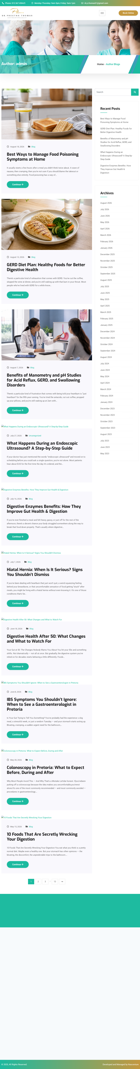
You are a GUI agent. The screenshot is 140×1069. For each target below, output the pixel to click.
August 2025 (106, 280)
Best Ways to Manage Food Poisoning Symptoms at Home (42, 157)
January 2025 (106, 325)
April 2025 (105, 306)
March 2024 (105, 389)
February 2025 (106, 318)
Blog (33, 147)
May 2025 (104, 299)
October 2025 (106, 267)
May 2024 (104, 376)
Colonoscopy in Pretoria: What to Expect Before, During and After (45, 770)
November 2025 (107, 261)
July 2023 (104, 440)
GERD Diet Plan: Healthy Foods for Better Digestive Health (46, 267)
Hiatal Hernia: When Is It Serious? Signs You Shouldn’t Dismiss (45, 572)
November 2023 (107, 415)
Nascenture (133, 1064)
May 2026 (104, 222)
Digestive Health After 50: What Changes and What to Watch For (46, 639)
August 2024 (106, 357)
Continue (16, 184)
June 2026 (105, 216)
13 (55, 881)
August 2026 (106, 203)
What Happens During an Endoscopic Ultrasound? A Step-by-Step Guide (42, 446)
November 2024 (107, 338)
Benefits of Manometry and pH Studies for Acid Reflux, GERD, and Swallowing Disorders (44, 380)
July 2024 (104, 363)
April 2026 (105, 228)
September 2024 (107, 351)
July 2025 (104, 286)
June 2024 (105, 370)
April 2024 (105, 383)
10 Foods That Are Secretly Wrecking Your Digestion (42, 837)
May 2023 (104, 453)
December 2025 (107, 254)
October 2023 (106, 421)
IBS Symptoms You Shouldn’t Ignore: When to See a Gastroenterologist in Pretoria (42, 704)
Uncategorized (35, 436)
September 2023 (107, 428)
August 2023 (106, 434)
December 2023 (107, 408)
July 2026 (104, 209)
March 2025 (105, 312)
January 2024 (106, 402)
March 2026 (105, 235)
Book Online (128, 13)
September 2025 (107, 273)
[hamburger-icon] (102, 13)
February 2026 (106, 241)
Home (100, 64)
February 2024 (106, 396)
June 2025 (105, 293)
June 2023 (105, 447)
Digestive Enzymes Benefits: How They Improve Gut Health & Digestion (44, 509)
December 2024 (107, 331)
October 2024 (106, 344)
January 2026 (106, 248)
